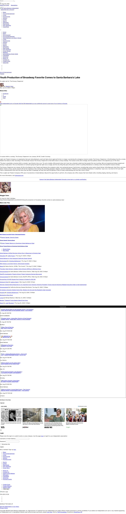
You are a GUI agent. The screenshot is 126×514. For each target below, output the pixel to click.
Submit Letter (6, 487)
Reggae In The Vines (6, 346)
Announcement (4, 271)
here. (14, 449)
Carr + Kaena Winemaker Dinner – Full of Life (13, 355)
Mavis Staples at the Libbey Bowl (10, 364)
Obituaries (6, 22)
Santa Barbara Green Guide (10, 54)
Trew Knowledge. (62, 512)
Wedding (5, 52)
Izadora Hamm (14, 282)
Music (2, 266)
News (4, 12)
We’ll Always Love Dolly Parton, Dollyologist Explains (12, 234)
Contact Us (6, 60)
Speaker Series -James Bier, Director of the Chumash (15, 319)
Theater (2, 74)
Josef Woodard (9, 303)
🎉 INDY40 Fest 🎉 (6, 337)
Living (4, 15)
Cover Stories (6, 51)
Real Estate (6, 24)
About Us (5, 58)
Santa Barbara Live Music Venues (12, 38)
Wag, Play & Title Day (7, 328)
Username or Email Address (7, 438)
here (42, 436)
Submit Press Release (9, 473)
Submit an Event (4, 5)
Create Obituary (7, 486)
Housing (2, 292)
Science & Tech (4, 282)
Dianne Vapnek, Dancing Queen (7, 240)
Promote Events (7, 479)
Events (5, 19)
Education (3, 256)
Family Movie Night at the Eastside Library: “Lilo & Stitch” (16, 310)
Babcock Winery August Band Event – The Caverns (15, 390)
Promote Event (7, 459)
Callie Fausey (11, 256)
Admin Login (6, 489)
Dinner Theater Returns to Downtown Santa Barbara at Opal (14, 246)
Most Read (6, 250)
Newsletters (14, 5)
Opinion (5, 18)
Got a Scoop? (10, 9)
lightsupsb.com (19, 175)
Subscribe (4, 9)
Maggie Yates (9, 86)
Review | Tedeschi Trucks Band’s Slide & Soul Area (14, 300)
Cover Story (6, 468)
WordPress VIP (78, 512)
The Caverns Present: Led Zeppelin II (11, 372)
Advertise (5, 57)
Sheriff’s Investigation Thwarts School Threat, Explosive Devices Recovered (21, 274)
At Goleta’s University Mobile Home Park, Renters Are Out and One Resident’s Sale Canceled (25, 290)
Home (4, 32)
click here (49, 512)
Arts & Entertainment (9, 13)
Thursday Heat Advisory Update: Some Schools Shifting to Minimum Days (20, 269)
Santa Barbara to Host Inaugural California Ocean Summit (16, 258)
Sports (5, 21)
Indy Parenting (7, 25)
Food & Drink (6, 16)
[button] (11, 418)
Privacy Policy (4, 508)
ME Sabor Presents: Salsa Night (9, 381)
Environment (3, 261)
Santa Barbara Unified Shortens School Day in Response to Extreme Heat (20, 253)
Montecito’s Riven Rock (6, 295)
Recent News (6, 249)
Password (2, 441)
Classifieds (6, 27)
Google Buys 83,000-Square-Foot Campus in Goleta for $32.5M (17, 279)
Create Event (6, 61)
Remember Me (5, 444)
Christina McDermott (15, 261)
